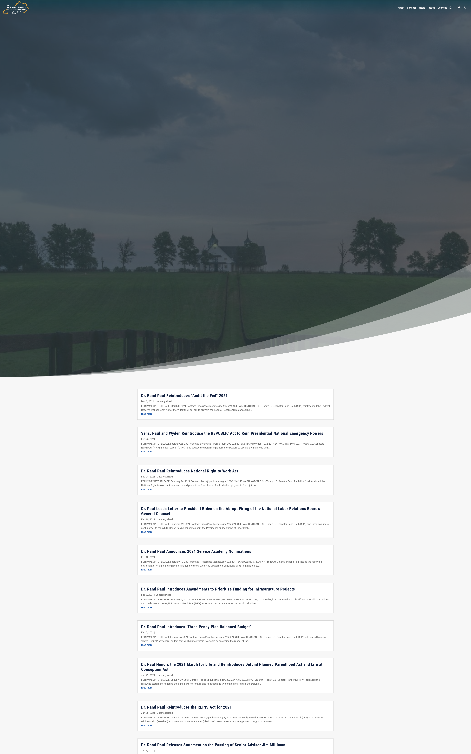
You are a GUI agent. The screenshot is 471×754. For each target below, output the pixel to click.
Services (411, 7)
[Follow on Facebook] (459, 7)
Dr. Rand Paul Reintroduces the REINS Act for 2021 (186, 707)
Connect (442, 7)
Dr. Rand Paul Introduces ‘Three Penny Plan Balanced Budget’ (196, 626)
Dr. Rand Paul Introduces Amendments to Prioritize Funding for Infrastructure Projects (218, 589)
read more (146, 413)
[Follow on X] (464, 7)
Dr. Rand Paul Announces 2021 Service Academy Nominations (196, 551)
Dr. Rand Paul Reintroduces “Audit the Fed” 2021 (184, 395)
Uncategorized (164, 401)
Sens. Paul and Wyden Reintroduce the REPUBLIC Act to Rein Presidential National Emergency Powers (232, 433)
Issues (431, 7)
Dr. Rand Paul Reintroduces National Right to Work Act (189, 471)
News (422, 7)
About (401, 7)
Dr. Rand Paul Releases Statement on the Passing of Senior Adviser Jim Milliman (213, 744)
